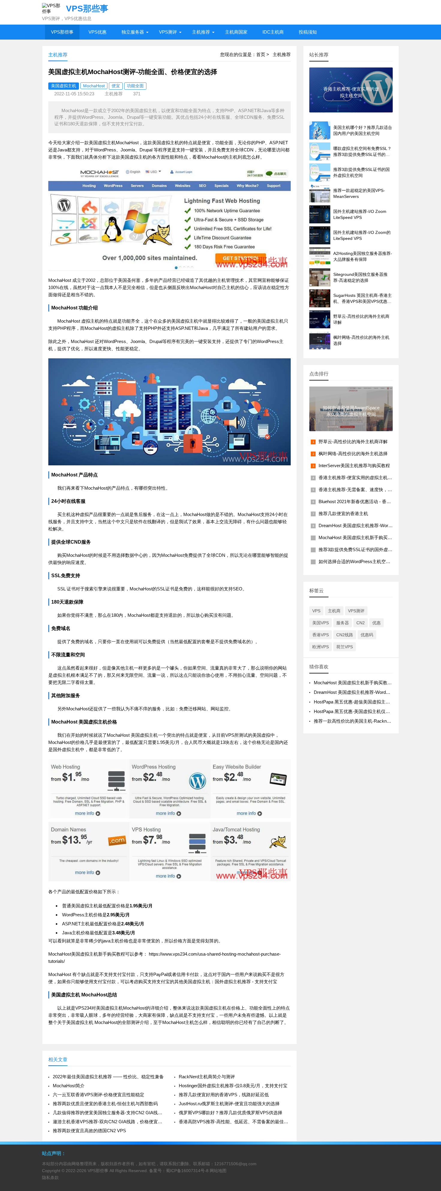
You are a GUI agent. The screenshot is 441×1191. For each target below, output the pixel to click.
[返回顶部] (428, 1065)
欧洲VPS (320, 646)
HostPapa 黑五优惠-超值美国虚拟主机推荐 (356, 701)
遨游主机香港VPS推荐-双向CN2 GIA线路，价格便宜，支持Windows (109, 1121)
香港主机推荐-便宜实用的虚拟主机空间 (358, 477)
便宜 (116, 85)
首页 (260, 54)
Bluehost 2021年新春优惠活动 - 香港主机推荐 (364, 501)
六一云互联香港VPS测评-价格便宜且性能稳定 (98, 1094)
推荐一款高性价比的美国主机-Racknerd (353, 721)
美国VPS (320, 622)
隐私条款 (50, 1177)
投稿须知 (308, 31)
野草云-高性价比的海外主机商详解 (353, 441)
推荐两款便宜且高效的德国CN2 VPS (89, 1130)
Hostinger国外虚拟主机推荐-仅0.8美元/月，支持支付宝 (233, 1085)
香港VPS (320, 634)
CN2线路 (344, 634)
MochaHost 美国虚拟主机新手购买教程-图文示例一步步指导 (379, 537)
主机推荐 (201, 31)
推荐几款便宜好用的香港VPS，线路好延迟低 (224, 1094)
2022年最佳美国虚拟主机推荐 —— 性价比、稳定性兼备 (108, 1076)
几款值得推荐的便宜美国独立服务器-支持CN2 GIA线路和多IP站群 (109, 1112)
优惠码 (367, 634)
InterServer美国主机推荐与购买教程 (354, 465)
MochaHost (94, 85)
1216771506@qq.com (235, 1163)
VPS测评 (168, 31)
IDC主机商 (273, 31)
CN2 (360, 622)
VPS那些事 (62, 31)
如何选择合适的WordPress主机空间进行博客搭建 (368, 561)
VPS (316, 610)
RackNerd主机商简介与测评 (207, 1076)
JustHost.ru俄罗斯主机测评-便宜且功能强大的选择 (229, 1103)
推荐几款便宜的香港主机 (343, 513)
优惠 (376, 622)
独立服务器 (133, 31)
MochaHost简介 (69, 1085)
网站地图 (218, 1170)
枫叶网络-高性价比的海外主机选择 (353, 453)
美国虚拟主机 (63, 85)
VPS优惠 (97, 31)
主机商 (334, 610)
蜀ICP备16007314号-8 (187, 1170)
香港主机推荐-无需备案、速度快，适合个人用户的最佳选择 (378, 489)
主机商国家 (236, 31)
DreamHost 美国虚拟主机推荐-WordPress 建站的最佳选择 (377, 525)
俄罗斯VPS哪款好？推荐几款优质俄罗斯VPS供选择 (230, 1112)
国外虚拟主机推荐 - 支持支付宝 (246, 981)
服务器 (342, 622)
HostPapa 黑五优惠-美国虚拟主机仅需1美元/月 (360, 711)
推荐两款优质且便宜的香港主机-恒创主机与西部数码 (105, 1103)
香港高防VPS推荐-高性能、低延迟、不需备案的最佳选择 (235, 1121)
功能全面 (135, 85)
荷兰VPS (344, 646)
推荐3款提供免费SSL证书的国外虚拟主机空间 (364, 549)
